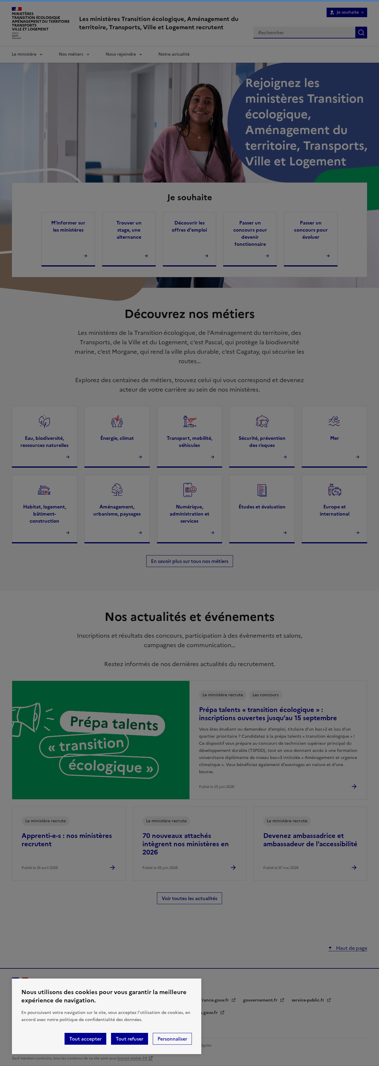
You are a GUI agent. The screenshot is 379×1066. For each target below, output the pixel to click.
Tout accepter (85, 1038)
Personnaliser (172, 1038)
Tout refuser (129, 1038)
